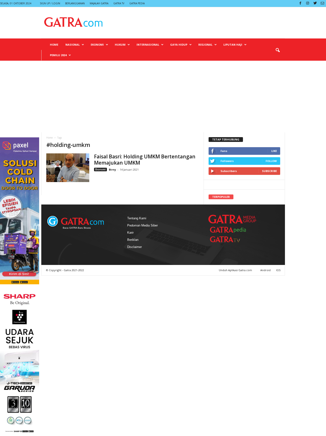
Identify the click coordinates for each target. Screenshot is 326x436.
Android (265, 270)
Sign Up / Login (50, 3)
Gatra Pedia (137, 3)
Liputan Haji (232, 44)
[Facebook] (300, 3)
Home (54, 44)
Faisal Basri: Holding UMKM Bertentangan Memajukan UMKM (144, 159)
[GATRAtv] (229, 239)
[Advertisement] (163, 96)
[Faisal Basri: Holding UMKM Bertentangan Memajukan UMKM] (67, 167)
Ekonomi (97, 44)
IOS (278, 270)
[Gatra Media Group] (232, 219)
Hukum (120, 44)
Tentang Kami (136, 218)
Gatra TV (118, 3)
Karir (130, 232)
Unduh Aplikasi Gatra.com (236, 270)
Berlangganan (75, 3)
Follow (271, 161)
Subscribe (269, 171)
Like (274, 151)
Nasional (72, 44)
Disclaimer (134, 247)
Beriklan (132, 240)
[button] (277, 50)
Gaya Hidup (178, 44)
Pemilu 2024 (58, 55)
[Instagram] (307, 3)
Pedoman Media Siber (142, 225)
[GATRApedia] (229, 229)
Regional (205, 44)
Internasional (148, 44)
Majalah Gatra (99, 3)
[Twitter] (315, 3)
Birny (113, 169)
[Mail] (322, 3)
